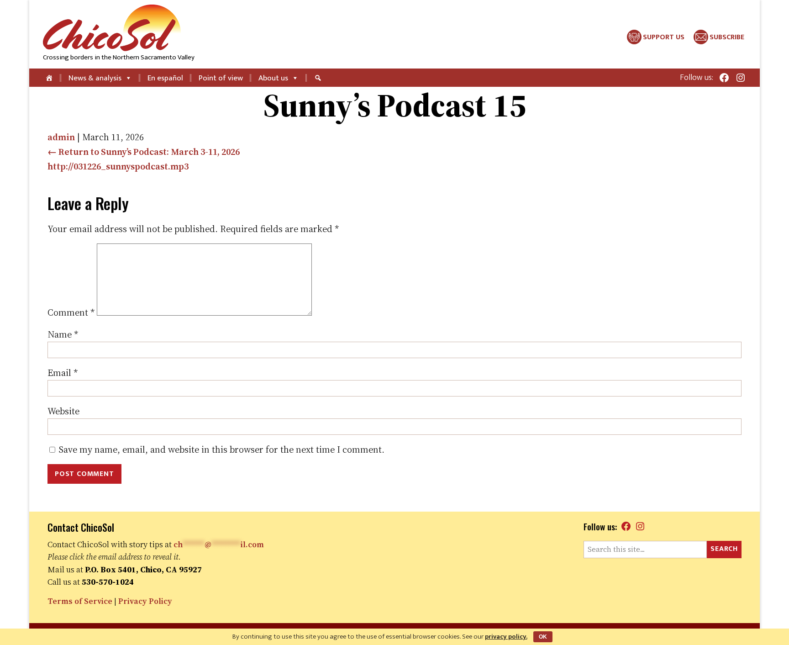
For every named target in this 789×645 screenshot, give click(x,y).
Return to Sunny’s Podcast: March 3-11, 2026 (143, 151)
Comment (71, 312)
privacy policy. (506, 636)
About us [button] (273, 78)
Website (63, 411)
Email (62, 372)
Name (62, 334)
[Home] (50, 78)
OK (543, 637)
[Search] (319, 78)
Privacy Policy (145, 601)
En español (165, 78)
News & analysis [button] (94, 78)
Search (724, 549)
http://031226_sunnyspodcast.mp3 (118, 166)
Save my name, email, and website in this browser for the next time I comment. (221, 449)
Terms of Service (79, 601)
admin (61, 137)
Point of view (221, 78)
